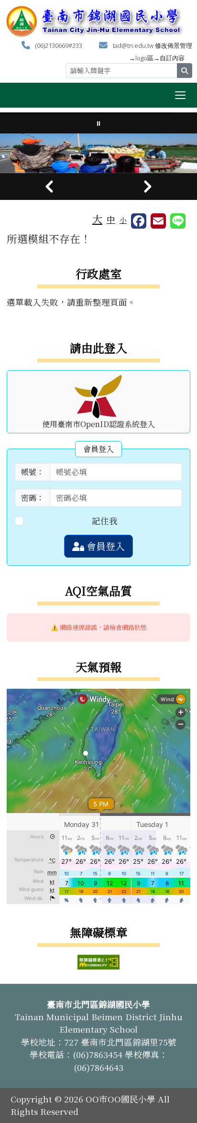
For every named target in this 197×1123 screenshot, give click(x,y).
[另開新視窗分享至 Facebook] (138, 221)
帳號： (32, 471)
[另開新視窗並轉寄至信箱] (158, 221)
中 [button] (111, 219)
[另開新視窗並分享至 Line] (178, 221)
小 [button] (123, 220)
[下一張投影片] (147, 186)
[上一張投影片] (49, 186)
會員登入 (104, 546)
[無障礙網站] (98, 961)
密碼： (32, 497)
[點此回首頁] (98, 153)
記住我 (105, 521)
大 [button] (97, 218)
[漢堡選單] (180, 95)
